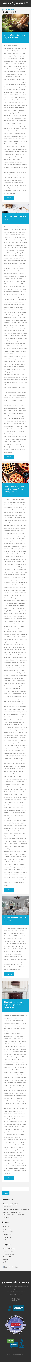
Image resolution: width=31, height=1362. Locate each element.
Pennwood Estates (9, 1257)
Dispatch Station (8, 1251)
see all (4, 1240)
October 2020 (7, 1235)
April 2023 (6, 1226)
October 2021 (7, 1237)
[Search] (5, 1193)
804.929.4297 (18, 1294)
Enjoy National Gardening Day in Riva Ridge (16, 1209)
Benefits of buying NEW (10, 1204)
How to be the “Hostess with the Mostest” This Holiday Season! (14, 489)
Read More (9, 198)
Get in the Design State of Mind (12, 1212)
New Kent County (8, 1254)
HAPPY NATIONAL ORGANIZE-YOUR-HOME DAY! (14, 1216)
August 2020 (7, 1229)
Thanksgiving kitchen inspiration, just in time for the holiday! (14, 1005)
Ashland (5, 1260)
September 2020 (8, 1232)
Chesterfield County (9, 1249)
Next (16, 1267)
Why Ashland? (7, 1207)
